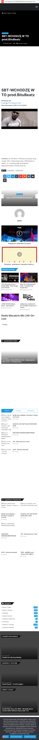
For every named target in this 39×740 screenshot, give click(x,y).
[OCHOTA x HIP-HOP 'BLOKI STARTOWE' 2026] (6, 427)
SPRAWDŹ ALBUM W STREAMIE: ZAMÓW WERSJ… (19, 197)
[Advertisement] (19, 67)
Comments (30, 411)
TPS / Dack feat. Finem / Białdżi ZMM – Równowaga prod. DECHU (9, 285)
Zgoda (6, 736)
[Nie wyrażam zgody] (37, 728)
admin (19, 221)
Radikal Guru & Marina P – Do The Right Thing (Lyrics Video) (28, 305)
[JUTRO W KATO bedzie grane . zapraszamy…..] (10, 297)
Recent (7, 411)
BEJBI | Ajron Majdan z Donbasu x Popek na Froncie (8, 515)
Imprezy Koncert (7, 616)
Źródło (3, 103)
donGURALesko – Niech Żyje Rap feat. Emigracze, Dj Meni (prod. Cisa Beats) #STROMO (19, 361)
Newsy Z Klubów (7, 610)
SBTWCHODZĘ (19, 170)
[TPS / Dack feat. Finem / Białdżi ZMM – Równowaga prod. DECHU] (10, 277)
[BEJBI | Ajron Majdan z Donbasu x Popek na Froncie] (6, 418)
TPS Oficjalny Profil (14, 103)
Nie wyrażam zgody (16, 736)
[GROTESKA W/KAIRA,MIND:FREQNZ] (6, 435)
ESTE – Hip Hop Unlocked (20, 449)
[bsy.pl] (4, 7)
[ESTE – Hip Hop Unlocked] (6, 452)
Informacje (5, 621)
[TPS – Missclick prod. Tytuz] (6, 444)
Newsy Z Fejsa (12, 13)
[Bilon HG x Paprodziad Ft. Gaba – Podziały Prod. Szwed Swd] (29, 277)
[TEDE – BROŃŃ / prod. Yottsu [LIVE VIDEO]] (29, 546)
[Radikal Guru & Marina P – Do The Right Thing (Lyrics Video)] (29, 297)
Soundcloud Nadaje (8, 627)
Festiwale (5, 613)
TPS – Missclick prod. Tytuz (21, 441)
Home (5, 13)
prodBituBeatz (10, 170)
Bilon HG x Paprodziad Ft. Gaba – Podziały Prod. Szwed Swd (28, 285)
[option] (19, 196)
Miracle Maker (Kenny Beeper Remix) (15, 657)
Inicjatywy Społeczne (8, 619)
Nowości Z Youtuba (8, 624)
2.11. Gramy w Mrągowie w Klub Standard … (17, 711)
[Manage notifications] (3, 736)
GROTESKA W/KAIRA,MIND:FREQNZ (24, 433)
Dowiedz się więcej (30, 736)
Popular (18, 411)
